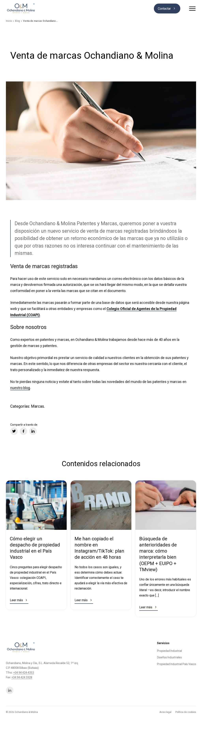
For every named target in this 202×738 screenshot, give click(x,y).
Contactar (167, 8)
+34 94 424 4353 (23, 672)
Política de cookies (185, 712)
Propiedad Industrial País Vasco (176, 664)
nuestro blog (20, 388)
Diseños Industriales (169, 657)
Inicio (9, 21)
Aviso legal (165, 712)
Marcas (37, 406)
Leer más (19, 600)
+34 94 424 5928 (21, 677)
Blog (17, 21)
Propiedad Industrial (169, 650)
